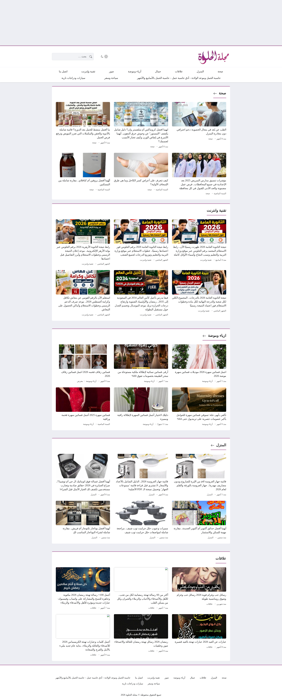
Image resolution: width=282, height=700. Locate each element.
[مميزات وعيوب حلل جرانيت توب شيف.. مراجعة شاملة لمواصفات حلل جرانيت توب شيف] (141, 520)
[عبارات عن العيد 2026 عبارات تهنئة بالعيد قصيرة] (199, 635)
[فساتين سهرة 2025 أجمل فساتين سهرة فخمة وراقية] (83, 406)
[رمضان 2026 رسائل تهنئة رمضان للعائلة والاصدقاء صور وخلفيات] (141, 635)
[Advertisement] (184, 23)
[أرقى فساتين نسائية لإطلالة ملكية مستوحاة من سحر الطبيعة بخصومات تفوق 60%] (141, 363)
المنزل (221, 445)
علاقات (209, 604)
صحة (222, 93)
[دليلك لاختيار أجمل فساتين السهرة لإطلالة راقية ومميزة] (141, 406)
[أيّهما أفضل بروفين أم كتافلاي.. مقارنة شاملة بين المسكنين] (83, 174)
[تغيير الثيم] (104, 56)
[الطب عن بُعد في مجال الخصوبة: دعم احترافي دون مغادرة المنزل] (199, 125)
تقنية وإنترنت (206, 260)
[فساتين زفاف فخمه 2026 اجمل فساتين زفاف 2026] (83, 363)
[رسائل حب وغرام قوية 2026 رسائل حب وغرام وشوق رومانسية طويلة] (199, 588)
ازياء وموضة (217, 335)
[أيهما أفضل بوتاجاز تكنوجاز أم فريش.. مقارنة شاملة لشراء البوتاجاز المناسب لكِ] (83, 520)
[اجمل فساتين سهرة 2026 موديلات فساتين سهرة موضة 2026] (199, 363)
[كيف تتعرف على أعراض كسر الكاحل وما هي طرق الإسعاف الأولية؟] (141, 174)
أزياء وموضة (207, 381)
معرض (80, 381)
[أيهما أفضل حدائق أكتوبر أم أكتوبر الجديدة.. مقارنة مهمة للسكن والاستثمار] (199, 520)
